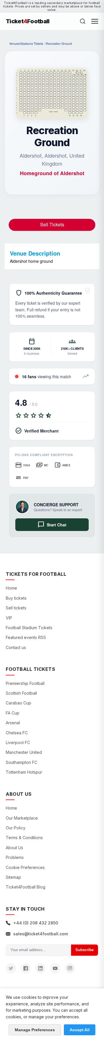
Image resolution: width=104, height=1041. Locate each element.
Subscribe (84, 950)
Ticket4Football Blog (25, 886)
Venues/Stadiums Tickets (26, 43)
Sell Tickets (52, 224)
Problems (15, 857)
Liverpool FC (18, 742)
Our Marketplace (22, 818)
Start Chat (52, 525)
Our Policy (15, 827)
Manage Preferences (35, 1030)
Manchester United (24, 752)
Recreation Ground (59, 43)
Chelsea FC (17, 732)
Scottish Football (21, 693)
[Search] (82, 21)
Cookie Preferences (25, 867)
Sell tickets (16, 607)
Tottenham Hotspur (24, 772)
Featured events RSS (26, 637)
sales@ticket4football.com (40, 933)
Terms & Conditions (24, 837)
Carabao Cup (18, 702)
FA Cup (12, 712)
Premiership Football (25, 683)
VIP (9, 617)
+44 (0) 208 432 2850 (35, 922)
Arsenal (13, 722)
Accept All (80, 1030)
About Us (14, 847)
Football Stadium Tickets (29, 627)
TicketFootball (28, 21)
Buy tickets (16, 598)
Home (11, 588)
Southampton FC (21, 762)
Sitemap (13, 877)
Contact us (16, 647)
